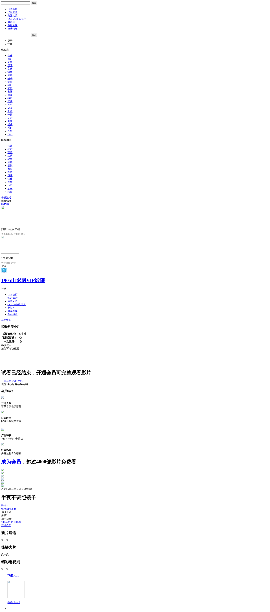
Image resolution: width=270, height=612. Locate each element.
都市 (10, 149)
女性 (10, 81)
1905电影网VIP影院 (23, 280)
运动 (10, 95)
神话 (10, 98)
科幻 (10, 85)
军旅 (10, 172)
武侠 (10, 101)
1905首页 (13, 9)
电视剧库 (13, 25)
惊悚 (10, 72)
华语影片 (13, 12)
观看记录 (6, 201)
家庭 (10, 88)
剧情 (10, 121)
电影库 (11, 22)
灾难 (10, 118)
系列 (10, 127)
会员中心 (6, 320)
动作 (10, 55)
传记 (10, 114)
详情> (4, 505)
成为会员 (11, 462)
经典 (10, 124)
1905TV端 (7, 258)
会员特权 (13, 28)
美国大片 (13, 15)
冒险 (10, 65)
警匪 (10, 91)
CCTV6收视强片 (17, 18)
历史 (10, 134)
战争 (10, 78)
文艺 (10, 68)
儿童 (10, 111)
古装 (10, 146)
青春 (10, 75)
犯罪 (10, 175)
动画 (10, 108)
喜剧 (10, 58)
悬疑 (10, 131)
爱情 (10, 62)
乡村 (10, 104)
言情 (10, 152)
